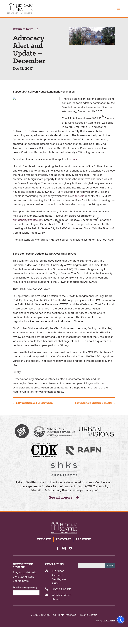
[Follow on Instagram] (64, 548)
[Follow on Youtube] (70, 548)
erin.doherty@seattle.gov (28, 220)
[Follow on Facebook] (57, 548)
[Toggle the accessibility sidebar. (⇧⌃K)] (120, 619)
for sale (79, 196)
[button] (118, 8)
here (74, 159)
